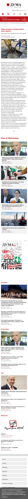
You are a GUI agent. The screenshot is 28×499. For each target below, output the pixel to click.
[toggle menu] (25, 14)
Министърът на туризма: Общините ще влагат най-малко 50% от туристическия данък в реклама (14, 159)
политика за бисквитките (7, 494)
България (4, 282)
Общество (4, 415)
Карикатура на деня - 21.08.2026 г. (9, 447)
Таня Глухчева (6, 435)
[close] (27, 489)
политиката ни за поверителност (19, 494)
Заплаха (3, 434)
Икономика (5, 329)
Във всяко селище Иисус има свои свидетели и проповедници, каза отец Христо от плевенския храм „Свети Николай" (13, 313)
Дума (5, 35)
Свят (2, 373)
